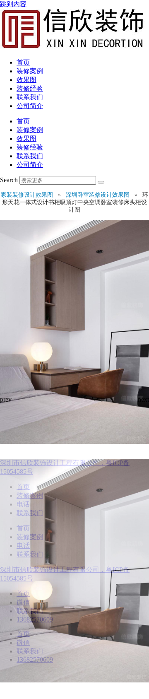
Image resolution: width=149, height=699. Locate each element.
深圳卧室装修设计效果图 (98, 195)
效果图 (26, 79)
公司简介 (30, 105)
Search (9, 179)
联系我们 (30, 97)
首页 (23, 62)
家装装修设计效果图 (28, 195)
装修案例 (30, 71)
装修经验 (30, 88)
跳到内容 (13, 3)
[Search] (101, 182)
